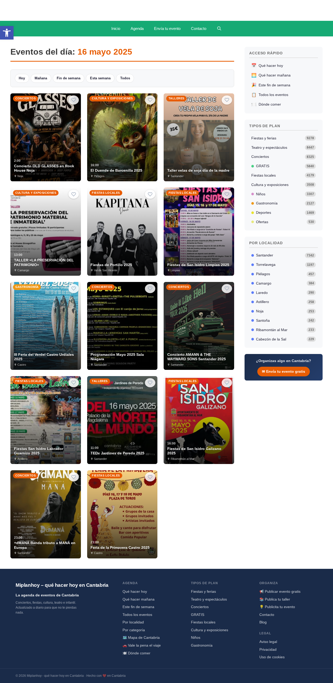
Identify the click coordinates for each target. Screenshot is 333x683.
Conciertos (282, 156)
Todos (125, 78)
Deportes (285, 212)
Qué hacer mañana (271, 75)
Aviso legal (268, 642)
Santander (285, 255)
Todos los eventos (269, 95)
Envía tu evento (167, 28)
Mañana (41, 78)
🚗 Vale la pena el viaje (142, 645)
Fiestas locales (282, 175)
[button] (7, 33)
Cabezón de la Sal (285, 339)
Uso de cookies (272, 657)
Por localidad (133, 622)
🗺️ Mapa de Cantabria (141, 637)
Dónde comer (266, 104)
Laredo (285, 293)
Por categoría (134, 630)
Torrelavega (285, 264)
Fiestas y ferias (282, 138)
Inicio (115, 28)
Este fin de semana (270, 85)
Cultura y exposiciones (282, 185)
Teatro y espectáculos (282, 147)
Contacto (198, 28)
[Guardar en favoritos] (73, 100)
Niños (285, 194)
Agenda (137, 28)
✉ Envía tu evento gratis (283, 371)
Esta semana (100, 78)
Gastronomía (285, 203)
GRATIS (285, 166)
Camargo (285, 283)
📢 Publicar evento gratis (279, 591)
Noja (285, 311)
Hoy (22, 78)
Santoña (285, 320)
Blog (263, 622)
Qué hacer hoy (267, 65)
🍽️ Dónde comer (136, 653)
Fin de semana (68, 78)
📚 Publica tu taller (274, 599)
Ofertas (285, 222)
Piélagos (285, 274)
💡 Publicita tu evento (277, 607)
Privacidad (268, 649)
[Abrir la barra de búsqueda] (219, 28)
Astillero (285, 302)
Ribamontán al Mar (285, 330)
